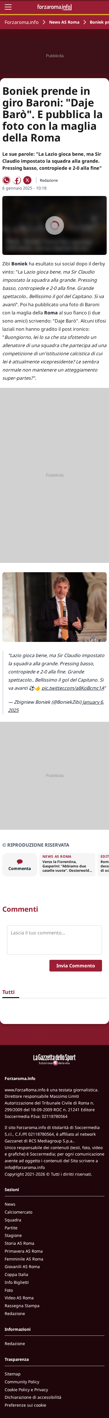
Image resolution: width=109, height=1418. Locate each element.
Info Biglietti (17, 1282)
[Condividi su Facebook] (17, 180)
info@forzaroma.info (25, 1167)
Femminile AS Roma (24, 1259)
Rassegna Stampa (22, 1305)
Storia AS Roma (19, 1243)
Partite (11, 1227)
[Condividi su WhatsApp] (6, 180)
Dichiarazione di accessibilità (33, 1397)
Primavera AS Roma (24, 1251)
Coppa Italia (16, 1274)
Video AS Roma (19, 1297)
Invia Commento (75, 965)
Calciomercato (18, 1212)
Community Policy (22, 1381)
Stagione (13, 1235)
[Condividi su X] (27, 180)
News (10, 1204)
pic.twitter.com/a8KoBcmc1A (73, 688)
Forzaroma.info (22, 22)
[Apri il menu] (8, 6)
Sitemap (13, 1374)
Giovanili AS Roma (22, 1266)
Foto (9, 1290)
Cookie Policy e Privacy (26, 1389)
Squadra (13, 1220)
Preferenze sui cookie (25, 1405)
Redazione (15, 1313)
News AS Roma (64, 22)
